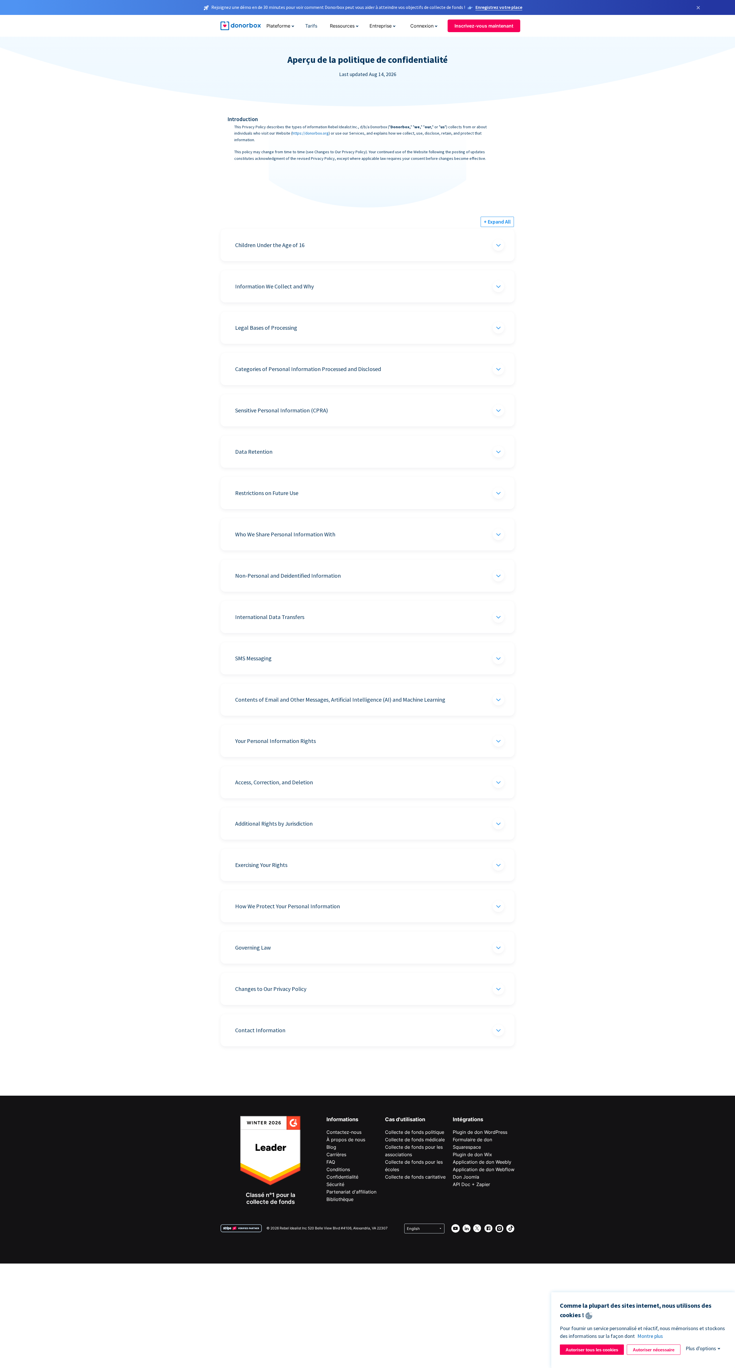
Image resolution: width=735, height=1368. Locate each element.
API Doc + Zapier (471, 1184)
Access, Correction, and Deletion (274, 782)
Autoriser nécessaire (653, 1349)
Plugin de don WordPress (480, 1132)
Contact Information (260, 1030)
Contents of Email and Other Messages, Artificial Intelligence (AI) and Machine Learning (340, 699)
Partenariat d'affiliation (351, 1192)
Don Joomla (466, 1177)
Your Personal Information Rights (275, 740)
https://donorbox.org (310, 133)
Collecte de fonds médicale (415, 1139)
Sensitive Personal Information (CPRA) (281, 410)
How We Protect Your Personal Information (287, 906)
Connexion (422, 26)
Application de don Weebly (482, 1162)
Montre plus (650, 1336)
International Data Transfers (269, 616)
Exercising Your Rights (261, 864)
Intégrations (468, 1119)
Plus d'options (701, 1348)
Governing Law (253, 947)
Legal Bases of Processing (266, 327)
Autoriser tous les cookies (592, 1349)
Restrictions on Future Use (266, 492)
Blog (331, 1147)
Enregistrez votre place (498, 7)
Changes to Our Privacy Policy (270, 988)
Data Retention (253, 451)
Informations (342, 1119)
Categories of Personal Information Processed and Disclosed (308, 368)
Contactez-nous (343, 1132)
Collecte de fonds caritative (415, 1177)
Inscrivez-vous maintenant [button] (483, 26)
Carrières (336, 1154)
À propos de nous (345, 1139)
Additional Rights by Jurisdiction (274, 823)
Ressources (342, 26)
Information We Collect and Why (274, 286)
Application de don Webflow (483, 1169)
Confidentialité (342, 1177)
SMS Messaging (253, 658)
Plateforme (278, 26)
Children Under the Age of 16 (270, 245)
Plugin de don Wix (472, 1154)
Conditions (338, 1169)
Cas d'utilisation (405, 1119)
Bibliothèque (339, 1199)
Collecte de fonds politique (414, 1132)
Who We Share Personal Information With (285, 534)
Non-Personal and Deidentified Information (288, 575)
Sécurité (335, 1184)
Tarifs (311, 26)
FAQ (330, 1162)
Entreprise (381, 26)
